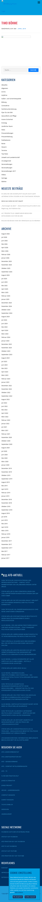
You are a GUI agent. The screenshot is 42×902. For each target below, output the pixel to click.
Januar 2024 (5, 341)
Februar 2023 (5, 379)
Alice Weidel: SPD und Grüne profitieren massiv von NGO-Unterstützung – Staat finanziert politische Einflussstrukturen (19, 627)
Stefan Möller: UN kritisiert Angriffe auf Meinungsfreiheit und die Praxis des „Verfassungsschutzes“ (17, 722)
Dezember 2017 (6, 541)
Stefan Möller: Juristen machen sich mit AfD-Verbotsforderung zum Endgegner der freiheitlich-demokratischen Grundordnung (18, 652)
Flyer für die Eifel (7, 112)
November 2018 (6, 503)
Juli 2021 (4, 427)
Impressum (5, 872)
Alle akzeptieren (17, 897)
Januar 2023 (5, 382)
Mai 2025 (4, 285)
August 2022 (5, 399)
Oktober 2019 (5, 475)
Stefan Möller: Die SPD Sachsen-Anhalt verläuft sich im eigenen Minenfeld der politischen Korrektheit (19, 602)
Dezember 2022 (6, 386)
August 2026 (5, 234)
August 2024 (5, 316)
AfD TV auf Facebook (9, 846)
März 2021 (4, 430)
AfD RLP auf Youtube (9, 851)
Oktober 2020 (5, 441)
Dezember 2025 (6, 261)
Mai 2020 (4, 458)
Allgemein (4, 88)
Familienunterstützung (8, 109)
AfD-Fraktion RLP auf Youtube (12, 856)
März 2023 (4, 375)
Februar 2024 (5, 337)
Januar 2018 (5, 537)
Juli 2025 (4, 279)
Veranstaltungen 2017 (8, 171)
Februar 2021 (5, 434)
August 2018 (5, 513)
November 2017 (6, 544)
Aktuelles (4, 85)
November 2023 (6, 348)
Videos (3, 175)
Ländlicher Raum (7, 126)
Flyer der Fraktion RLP (10, 776)
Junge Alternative (8, 780)
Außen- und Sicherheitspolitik (11, 99)
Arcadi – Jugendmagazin (10, 790)
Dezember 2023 (6, 344)
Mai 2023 (4, 368)
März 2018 (4, 530)
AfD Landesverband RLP (10, 752)
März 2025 (4, 292)
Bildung (4, 102)
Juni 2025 (4, 282)
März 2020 (4, 461)
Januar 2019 (5, 496)
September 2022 (6, 396)
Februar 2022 (5, 420)
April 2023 (4, 372)
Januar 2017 (5, 558)
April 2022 (4, 413)
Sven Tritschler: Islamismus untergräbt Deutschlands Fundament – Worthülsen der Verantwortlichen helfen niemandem (18, 713)
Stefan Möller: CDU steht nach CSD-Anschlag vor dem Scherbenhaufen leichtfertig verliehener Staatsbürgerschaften (18, 697)
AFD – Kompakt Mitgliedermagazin (14, 766)
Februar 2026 (5, 254)
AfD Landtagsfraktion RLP (11, 757)
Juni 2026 (4, 241)
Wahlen (3, 181)
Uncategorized (6, 161)
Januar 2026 (5, 258)
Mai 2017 (4, 551)
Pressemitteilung (7, 137)
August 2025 (5, 275)
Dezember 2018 (6, 499)
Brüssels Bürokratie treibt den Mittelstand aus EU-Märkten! (20, 221)
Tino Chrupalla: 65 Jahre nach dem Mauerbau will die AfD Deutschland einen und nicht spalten (18, 643)
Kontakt (4, 868)
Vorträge (4, 178)
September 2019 (6, 479)
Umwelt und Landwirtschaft (10, 157)
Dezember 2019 (6, 468)
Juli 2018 (4, 517)
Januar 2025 (5, 299)
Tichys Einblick (7, 804)
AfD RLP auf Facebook (9, 837)
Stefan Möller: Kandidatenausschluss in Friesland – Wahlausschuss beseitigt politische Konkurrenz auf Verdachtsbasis (19, 731)
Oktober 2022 (5, 392)
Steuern (4, 147)
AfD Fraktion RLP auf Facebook (13, 841)
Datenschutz (6, 877)
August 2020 (5, 448)
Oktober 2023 (5, 351)
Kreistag (4, 123)
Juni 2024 (4, 323)
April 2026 (4, 247)
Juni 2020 (4, 455)
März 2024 (4, 334)
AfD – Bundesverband (9, 761)
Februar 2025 (5, 296)
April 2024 (4, 330)
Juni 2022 (4, 406)
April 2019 (4, 489)
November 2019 (6, 472)
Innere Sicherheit (7, 119)
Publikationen (5, 140)
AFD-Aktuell (15, 575)
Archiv (3, 92)
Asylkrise (4, 95)
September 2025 (6, 272)
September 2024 (6, 313)
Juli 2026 (4, 237)
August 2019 (5, 482)
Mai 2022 (4, 410)
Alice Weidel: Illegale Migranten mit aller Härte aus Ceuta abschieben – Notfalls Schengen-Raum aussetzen (17, 661)
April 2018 (4, 527)
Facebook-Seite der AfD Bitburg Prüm (15, 832)
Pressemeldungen (7, 133)
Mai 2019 (4, 486)
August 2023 (5, 358)
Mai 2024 (4, 327)
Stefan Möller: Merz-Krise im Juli (13, 668)
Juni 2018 (4, 520)
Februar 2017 (5, 555)
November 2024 (6, 306)
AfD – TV (4, 771)
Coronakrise (5, 106)
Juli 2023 (4, 361)
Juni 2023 (4, 365)
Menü (39, 2)
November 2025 (6, 265)
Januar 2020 (5, 465)
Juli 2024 (4, 320)
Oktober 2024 (5, 310)
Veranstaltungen (6, 164)
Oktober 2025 (5, 268)
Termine (4, 150)
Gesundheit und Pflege (8, 116)
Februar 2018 (5, 534)
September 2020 (6, 444)
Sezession (5, 809)
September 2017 (6, 548)
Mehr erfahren (19, 892)
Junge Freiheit (6, 785)
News (3, 130)
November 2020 (6, 437)
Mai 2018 (4, 524)
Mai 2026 (4, 244)
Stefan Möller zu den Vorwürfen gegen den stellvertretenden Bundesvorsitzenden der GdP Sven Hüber (19, 593)
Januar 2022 (5, 423)
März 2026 (4, 251)
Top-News (4, 154)
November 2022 (6, 389)
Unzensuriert (6, 814)
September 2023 (6, 354)
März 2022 (4, 417)
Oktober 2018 (5, 506)
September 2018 (6, 510)
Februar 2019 (5, 493)
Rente (3, 143)
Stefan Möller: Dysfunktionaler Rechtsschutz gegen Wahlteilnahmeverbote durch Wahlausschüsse (19, 618)
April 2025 (4, 289)
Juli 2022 (4, 403)
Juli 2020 (4, 451)
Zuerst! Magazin (7, 800)
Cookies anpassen (30, 897)
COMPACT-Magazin (8, 795)
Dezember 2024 (6, 303)
